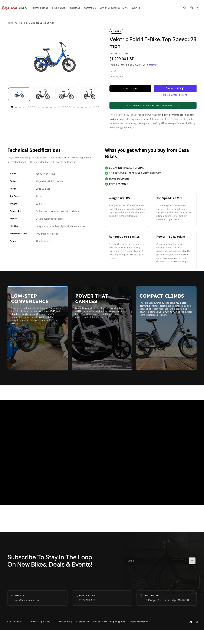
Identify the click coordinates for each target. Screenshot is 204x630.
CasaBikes (17, 621)
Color (112, 70)
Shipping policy (117, 621)
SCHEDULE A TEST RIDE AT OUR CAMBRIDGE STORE (153, 105)
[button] (184, 8)
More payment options (175, 94)
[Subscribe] (192, 560)
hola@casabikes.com (27, 600)
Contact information (138, 621)
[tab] (12, 107)
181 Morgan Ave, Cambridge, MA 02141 (166, 600)
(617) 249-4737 (87, 600)
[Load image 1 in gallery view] (19, 94)
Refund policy (65, 621)
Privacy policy (82, 621)
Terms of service (99, 621)
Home (10, 22)
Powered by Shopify (40, 621)
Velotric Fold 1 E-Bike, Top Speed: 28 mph (35, 22)
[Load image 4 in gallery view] (90, 94)
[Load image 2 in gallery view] (43, 94)
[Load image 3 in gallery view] (66, 94)
